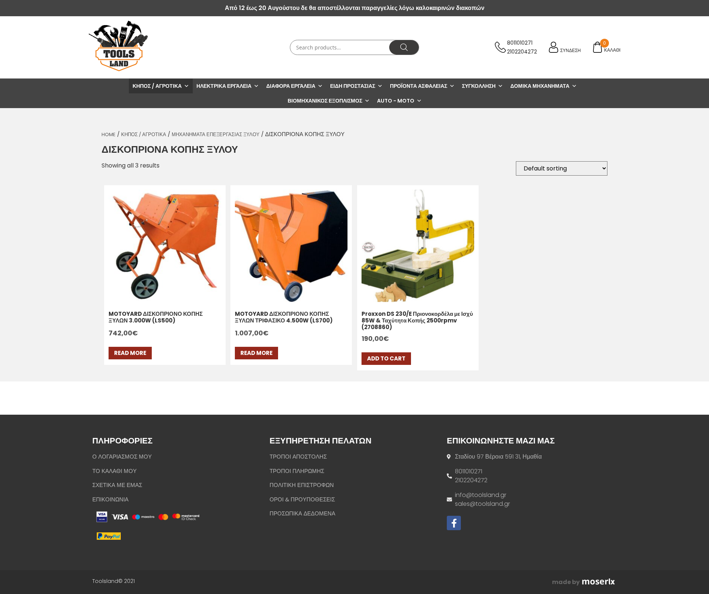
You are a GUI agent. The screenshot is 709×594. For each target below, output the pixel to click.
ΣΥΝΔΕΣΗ (570, 50)
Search (404, 47)
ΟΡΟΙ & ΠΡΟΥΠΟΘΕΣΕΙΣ (302, 499)
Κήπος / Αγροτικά (157, 86)
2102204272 (522, 51)
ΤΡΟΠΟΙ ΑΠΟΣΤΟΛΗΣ (298, 456)
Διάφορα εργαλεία (290, 86)
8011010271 (519, 42)
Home (109, 134)
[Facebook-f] (454, 523)
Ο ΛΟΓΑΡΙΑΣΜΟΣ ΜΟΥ (122, 456)
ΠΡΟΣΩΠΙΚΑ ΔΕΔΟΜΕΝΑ (302, 513)
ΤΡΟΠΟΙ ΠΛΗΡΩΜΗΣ (297, 471)
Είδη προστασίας (352, 86)
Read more (130, 353)
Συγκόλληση (479, 86)
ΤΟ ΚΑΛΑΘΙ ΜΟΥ (114, 471)
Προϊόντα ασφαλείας (418, 86)
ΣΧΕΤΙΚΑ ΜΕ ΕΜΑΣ (117, 485)
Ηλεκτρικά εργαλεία (223, 86)
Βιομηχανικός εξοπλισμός (325, 100)
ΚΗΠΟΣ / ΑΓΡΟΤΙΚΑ (143, 134)
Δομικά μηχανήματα (539, 86)
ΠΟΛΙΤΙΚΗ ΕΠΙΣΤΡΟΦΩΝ (302, 485)
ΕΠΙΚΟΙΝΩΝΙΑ (110, 499)
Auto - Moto (395, 100)
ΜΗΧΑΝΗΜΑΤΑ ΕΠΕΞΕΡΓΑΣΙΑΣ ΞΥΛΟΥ (216, 134)
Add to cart (386, 358)
